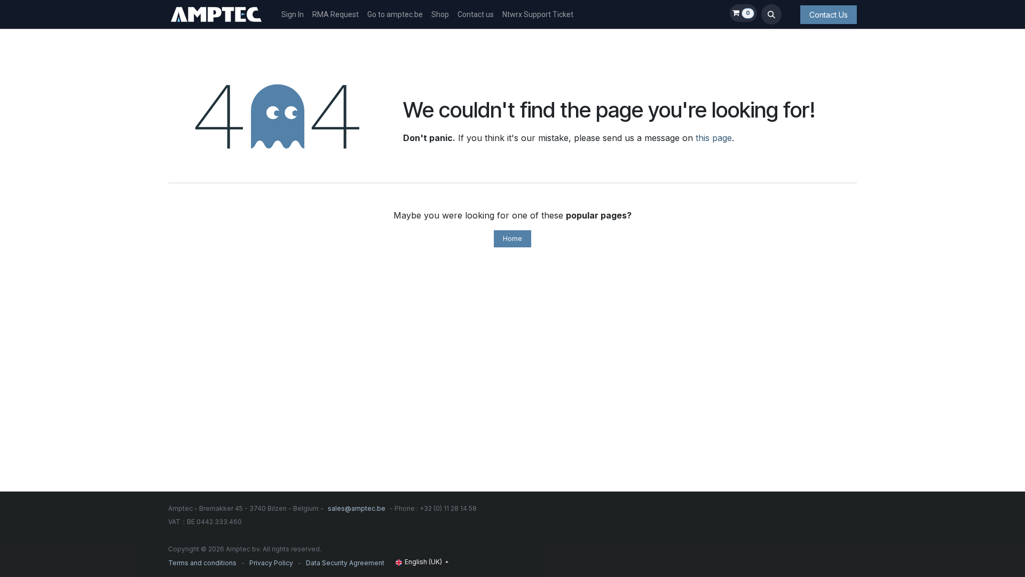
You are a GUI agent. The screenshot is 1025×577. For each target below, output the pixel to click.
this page (714, 137)
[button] (771, 14)
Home (512, 239)
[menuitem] (292, 15)
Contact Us (828, 14)
